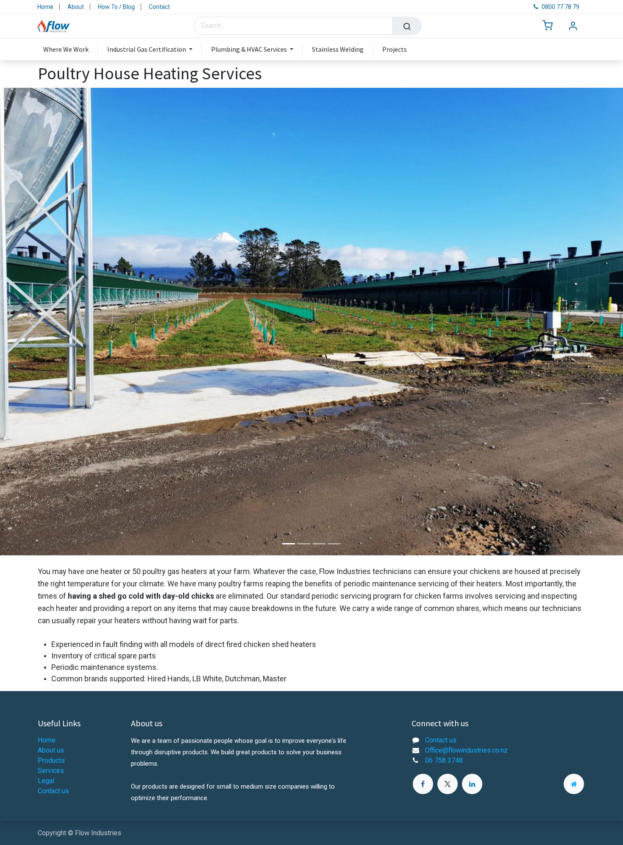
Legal (46, 781)
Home (45, 6)
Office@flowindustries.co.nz (466, 750)
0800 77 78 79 (560, 6)
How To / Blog (116, 6)
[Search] (407, 25)
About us (51, 750)
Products (51, 760)
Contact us (53, 791)
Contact (159, 6)
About (75, 6)
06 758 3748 (444, 760)
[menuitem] (70, 49)
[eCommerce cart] (547, 26)
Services (51, 771)
